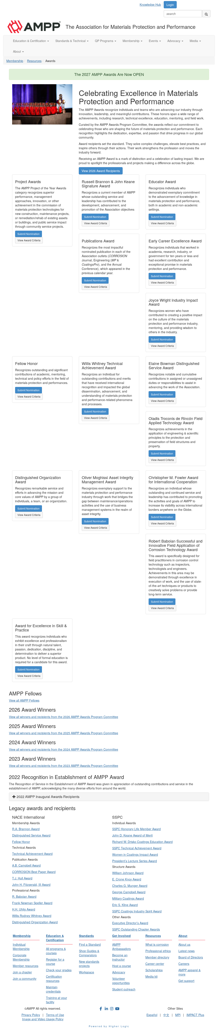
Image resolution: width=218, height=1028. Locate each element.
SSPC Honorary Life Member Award (136, 829)
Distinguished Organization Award (35, 922)
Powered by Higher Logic (109, 1026)
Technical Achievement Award (32, 853)
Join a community (24, 978)
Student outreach (123, 989)
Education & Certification (30, 41)
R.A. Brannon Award (26, 829)
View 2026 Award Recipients (101, 171)
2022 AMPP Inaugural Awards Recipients (47, 796)
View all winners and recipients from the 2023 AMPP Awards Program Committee (63, 765)
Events (154, 41)
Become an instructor (120, 957)
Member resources (25, 966)
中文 (166, 1015)
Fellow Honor (21, 842)
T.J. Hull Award (22, 878)
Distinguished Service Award (31, 835)
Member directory (157, 957)
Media (194, 41)
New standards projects (89, 963)
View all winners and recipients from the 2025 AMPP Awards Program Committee (63, 733)
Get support (186, 981)
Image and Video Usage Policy (42, 1019)
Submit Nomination (28, 234)
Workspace (86, 972)
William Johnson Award (127, 873)
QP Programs (104, 41)
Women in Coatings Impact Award (135, 854)
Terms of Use (55, 1015)
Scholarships (154, 970)
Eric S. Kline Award (125, 905)
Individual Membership (21, 946)
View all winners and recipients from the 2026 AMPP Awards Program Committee (63, 717)
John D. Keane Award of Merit (132, 835)
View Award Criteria (28, 240)
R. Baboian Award (24, 896)
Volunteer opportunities (121, 980)
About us (184, 944)
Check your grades (59, 970)
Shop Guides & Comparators (89, 953)
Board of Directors (190, 957)
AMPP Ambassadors (121, 946)
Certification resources (54, 978)
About (17, 51)
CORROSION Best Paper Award (34, 872)
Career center (154, 963)
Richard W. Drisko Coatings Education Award (142, 842)
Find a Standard (90, 944)
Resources (34, 61)
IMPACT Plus (195, 1015)
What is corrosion (157, 944)
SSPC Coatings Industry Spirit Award (137, 911)
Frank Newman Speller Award (32, 903)
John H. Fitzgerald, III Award (31, 884)
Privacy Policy (31, 1015)
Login (170, 5)
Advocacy (174, 41)
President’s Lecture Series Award (134, 861)
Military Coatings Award (128, 898)
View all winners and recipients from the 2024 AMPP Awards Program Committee (63, 749)
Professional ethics (158, 951)
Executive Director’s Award (130, 923)
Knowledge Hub (150, 4)
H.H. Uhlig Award (23, 909)
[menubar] (151, 4)
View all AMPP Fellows (24, 700)
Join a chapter (22, 972)
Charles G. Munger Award (129, 885)
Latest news (186, 951)
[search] (206, 13)
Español (151, 1015)
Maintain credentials (53, 989)
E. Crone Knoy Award (126, 879)
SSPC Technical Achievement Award (136, 848)
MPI (178, 1015)
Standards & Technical (70, 41)
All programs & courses (56, 951)
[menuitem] (151, 4)
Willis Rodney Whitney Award (31, 916)
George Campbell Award (128, 892)
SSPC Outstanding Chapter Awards (136, 929)
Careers (183, 963)
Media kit (151, 976)
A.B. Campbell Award (26, 865)
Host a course (121, 966)
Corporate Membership (21, 957)
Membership (131, 41)
